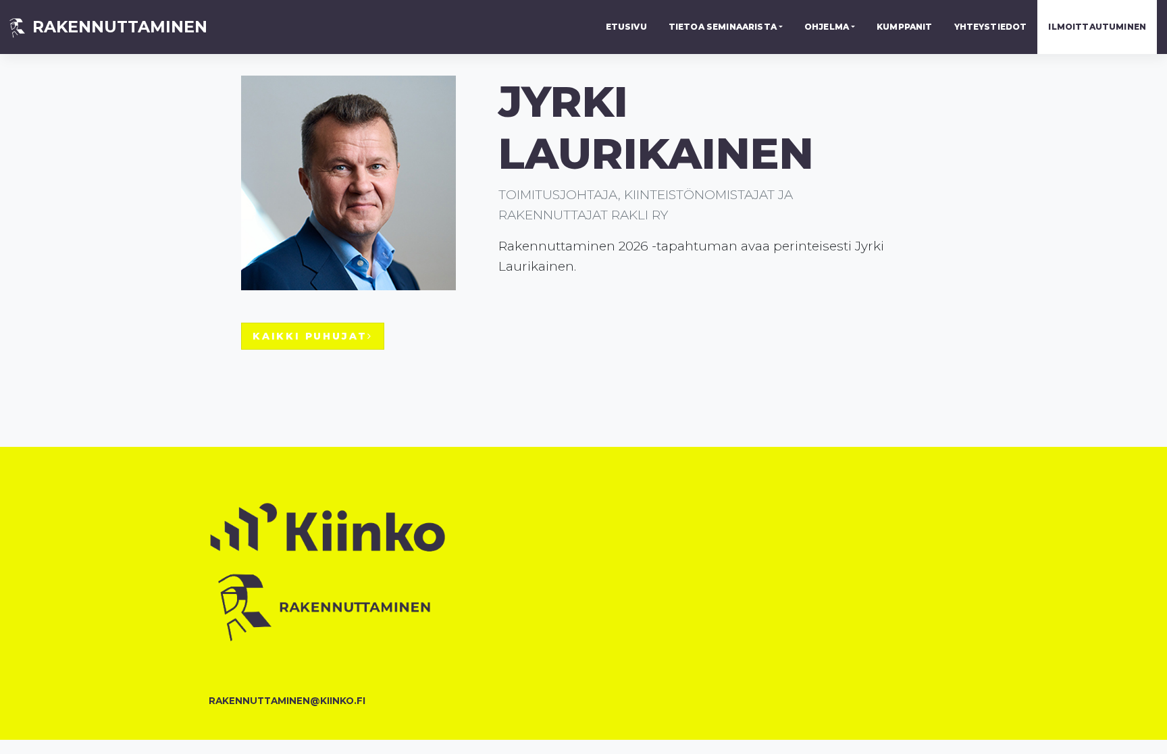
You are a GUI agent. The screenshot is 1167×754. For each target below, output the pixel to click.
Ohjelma (826, 27)
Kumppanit (904, 27)
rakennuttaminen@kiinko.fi (287, 700)
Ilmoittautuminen (1097, 27)
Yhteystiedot (990, 27)
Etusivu (626, 27)
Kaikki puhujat (310, 336)
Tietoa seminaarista (723, 27)
